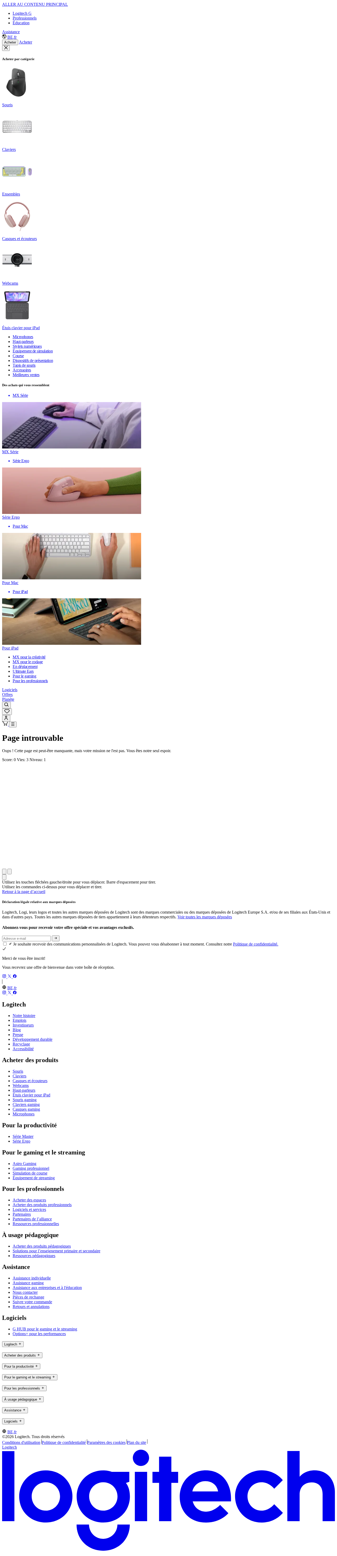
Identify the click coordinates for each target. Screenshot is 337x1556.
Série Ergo (21, 1141)
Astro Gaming (24, 1163)
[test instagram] (4, 977)
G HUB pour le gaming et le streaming (45, 1329)
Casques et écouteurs (30, 1080)
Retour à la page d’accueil (23, 891)
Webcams (21, 1085)
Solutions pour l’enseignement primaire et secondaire (56, 1251)
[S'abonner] (56, 938)
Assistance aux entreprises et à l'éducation (47, 1287)
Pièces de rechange (28, 1297)
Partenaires (22, 1214)
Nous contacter (25, 1292)
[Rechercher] (6, 705)
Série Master (23, 1136)
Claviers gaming (26, 1104)
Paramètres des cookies (106, 1442)
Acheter (10, 42)
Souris (18, 1071)
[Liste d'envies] (7, 711)
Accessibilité (23, 1049)
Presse (18, 1034)
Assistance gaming (28, 1283)
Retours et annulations (31, 1306)
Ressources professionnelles (36, 1223)
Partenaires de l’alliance (32, 1219)
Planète (8, 699)
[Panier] (5, 724)
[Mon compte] (6, 718)
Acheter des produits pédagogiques (42, 1246)
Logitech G (22, 13)
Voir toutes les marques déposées (204, 917)
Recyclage (21, 1044)
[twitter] (10, 977)
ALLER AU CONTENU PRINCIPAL (35, 4)
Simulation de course (30, 1173)
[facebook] (15, 977)
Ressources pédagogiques (34, 1255)
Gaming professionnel (31, 1168)
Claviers (19, 1076)
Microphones (23, 1114)
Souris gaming (25, 1099)
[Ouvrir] (13, 724)
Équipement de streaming (34, 1178)
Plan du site (136, 1442)
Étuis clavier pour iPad (31, 1095)
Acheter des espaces (29, 1200)
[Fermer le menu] (6, 48)
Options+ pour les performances (39, 1333)
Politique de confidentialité (64, 1442)
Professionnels (25, 18)
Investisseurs (23, 1025)
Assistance (11, 32)
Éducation (21, 23)
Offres (7, 694)
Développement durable (32, 1039)
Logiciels (9, 690)
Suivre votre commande (32, 1302)
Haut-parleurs (24, 1090)
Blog (17, 1030)
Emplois (19, 1020)
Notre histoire (24, 1015)
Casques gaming (26, 1109)
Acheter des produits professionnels (42, 1204)
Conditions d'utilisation (21, 1442)
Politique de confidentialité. (255, 944)
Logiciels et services (29, 1209)
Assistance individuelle (32, 1278)
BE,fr (12, 37)
